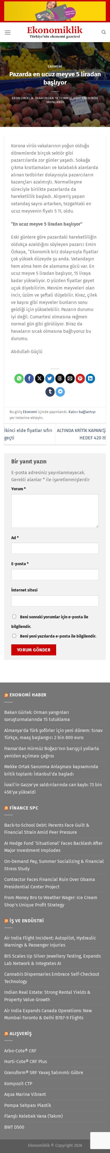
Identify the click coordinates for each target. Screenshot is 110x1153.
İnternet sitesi (24, 590)
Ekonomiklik (23, 98)
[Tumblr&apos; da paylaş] (50, 392)
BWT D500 (14, 1127)
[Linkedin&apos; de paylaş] (90, 378)
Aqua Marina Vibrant (25, 1094)
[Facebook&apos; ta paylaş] (29, 378)
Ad (15, 538)
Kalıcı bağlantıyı (82, 412)
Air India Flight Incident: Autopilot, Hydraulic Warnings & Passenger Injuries (50, 941)
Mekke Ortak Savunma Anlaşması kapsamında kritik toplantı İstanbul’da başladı (51, 770)
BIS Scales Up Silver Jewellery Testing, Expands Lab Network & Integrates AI (52, 959)
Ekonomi (55, 66)
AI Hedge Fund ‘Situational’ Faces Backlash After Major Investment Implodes (53, 847)
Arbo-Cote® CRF (20, 1050)
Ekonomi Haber (28, 695)
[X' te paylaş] (39, 378)
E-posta (19, 564)
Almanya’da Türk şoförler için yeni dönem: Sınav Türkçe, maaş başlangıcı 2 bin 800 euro (53, 734)
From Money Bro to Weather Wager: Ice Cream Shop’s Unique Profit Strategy (50, 901)
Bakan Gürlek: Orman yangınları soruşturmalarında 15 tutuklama (37, 716)
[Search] (104, 32)
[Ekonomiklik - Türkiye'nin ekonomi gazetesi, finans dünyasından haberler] (55, 32)
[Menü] (7, 32)
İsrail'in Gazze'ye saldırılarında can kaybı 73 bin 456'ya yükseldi (53, 788)
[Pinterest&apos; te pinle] (80, 378)
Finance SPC (24, 808)
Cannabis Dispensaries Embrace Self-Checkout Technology (51, 977)
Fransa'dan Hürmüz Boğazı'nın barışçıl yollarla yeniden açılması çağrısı (51, 752)
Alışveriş (21, 1033)
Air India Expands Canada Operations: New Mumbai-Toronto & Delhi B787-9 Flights (48, 1014)
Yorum (18, 489)
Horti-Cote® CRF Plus (25, 1061)
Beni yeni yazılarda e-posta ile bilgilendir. (58, 636)
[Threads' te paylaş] (60, 378)
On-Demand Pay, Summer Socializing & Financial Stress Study (54, 865)
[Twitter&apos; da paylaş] (49, 378)
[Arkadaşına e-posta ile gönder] (70, 378)
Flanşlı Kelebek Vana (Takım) (33, 1116)
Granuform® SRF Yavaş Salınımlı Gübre (43, 1072)
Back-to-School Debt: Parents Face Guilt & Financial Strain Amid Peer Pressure (46, 828)
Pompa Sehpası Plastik (27, 1105)
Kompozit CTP (18, 1083)
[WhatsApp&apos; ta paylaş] (19, 378)
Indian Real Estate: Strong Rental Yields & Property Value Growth (47, 996)
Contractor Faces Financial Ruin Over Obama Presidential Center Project (49, 883)
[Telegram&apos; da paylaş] (60, 392)
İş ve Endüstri (27, 920)
